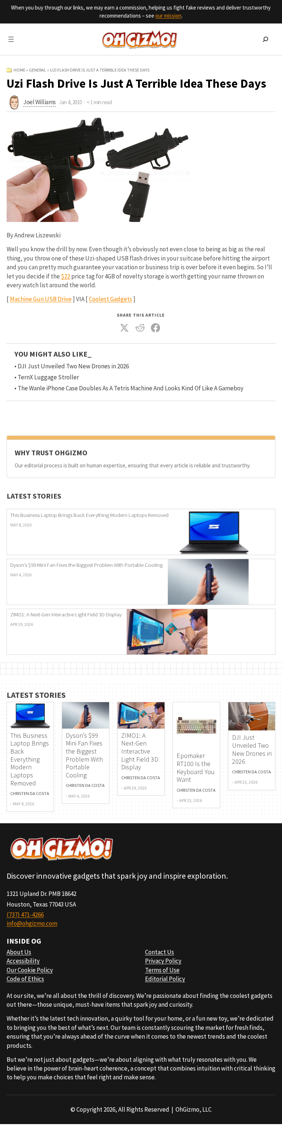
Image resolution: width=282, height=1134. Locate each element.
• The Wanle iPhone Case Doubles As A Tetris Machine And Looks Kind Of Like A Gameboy (128, 388)
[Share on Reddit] (140, 328)
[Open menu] (11, 39)
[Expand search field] (265, 39)
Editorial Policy (165, 979)
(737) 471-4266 (25, 915)
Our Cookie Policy (30, 970)
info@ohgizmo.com (32, 923)
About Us (19, 952)
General (37, 70)
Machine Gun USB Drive (41, 299)
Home (19, 70)
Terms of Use (162, 970)
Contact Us (159, 952)
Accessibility (23, 961)
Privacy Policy (163, 961)
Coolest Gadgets (110, 299)
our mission (168, 15)
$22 (65, 276)
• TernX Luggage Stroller (46, 377)
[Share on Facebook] (156, 328)
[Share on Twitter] (124, 328)
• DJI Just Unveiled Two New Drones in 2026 (71, 366)
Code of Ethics (25, 979)
